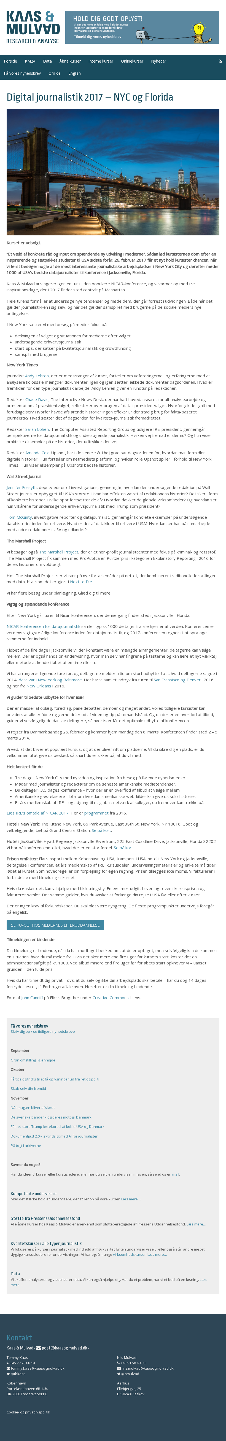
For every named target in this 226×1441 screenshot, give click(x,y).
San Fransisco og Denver (177, 679)
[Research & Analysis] (33, 40)
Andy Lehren (37, 375)
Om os (55, 73)
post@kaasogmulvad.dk (64, 1348)
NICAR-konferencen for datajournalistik (43, 626)
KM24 (30, 61)
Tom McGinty (19, 517)
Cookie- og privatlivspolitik (28, 1412)
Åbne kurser (70, 61)
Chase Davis (37, 399)
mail (175, 1174)
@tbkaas (18, 1373)
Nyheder (158, 61)
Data (47, 61)
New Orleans (38, 686)
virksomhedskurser (129, 1254)
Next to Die (81, 581)
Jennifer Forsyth (22, 487)
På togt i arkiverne (26, 1145)
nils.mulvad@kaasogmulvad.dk (147, 1368)
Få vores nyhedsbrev (22, 73)
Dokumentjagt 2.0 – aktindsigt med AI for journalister (54, 1136)
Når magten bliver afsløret (33, 1107)
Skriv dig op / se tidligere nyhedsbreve (43, 1031)
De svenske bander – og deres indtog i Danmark (51, 1117)
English (74, 73)
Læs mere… (131, 1199)
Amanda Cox (37, 452)
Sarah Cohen (37, 429)
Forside (10, 61)
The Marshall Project (58, 552)
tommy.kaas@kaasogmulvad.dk (37, 1368)
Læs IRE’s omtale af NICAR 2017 (38, 813)
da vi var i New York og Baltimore (50, 679)
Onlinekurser (132, 61)
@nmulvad (129, 1373)
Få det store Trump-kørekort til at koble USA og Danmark (57, 1126)
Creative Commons (111, 997)
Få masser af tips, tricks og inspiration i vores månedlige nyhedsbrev (142, 27)
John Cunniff (32, 997)
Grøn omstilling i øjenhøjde (33, 1060)
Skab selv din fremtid (28, 1088)
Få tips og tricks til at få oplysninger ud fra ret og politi (55, 1079)
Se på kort (101, 830)
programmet (97, 813)
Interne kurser (100, 61)
